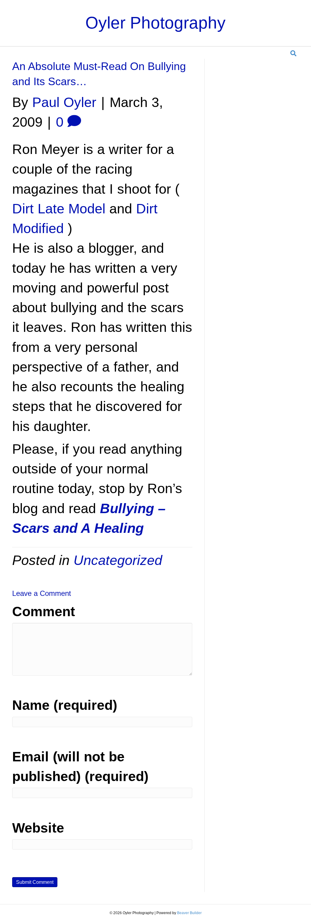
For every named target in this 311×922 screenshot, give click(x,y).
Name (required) (64, 705)
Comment (43, 611)
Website (38, 828)
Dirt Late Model (58, 208)
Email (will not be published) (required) (80, 766)
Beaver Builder (189, 913)
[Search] (293, 53)
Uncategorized (117, 560)
